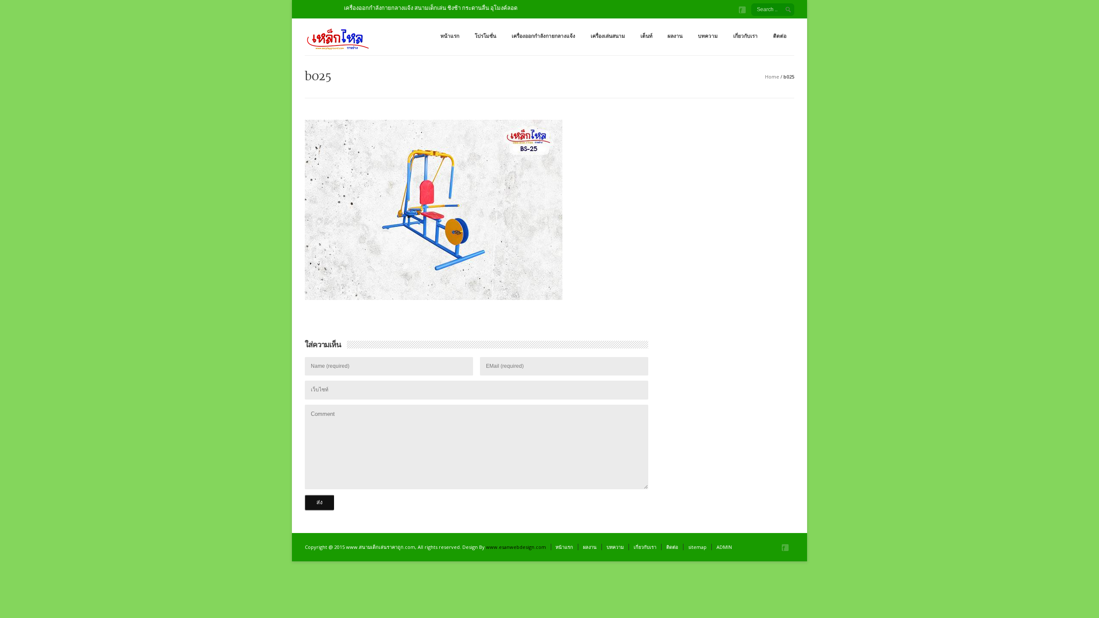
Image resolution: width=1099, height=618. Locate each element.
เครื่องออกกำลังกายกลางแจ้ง (543, 35)
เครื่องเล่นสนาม (608, 35)
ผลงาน (675, 35)
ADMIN (724, 547)
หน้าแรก (449, 35)
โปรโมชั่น (485, 35)
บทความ (708, 35)
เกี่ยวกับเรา (745, 35)
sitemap (697, 547)
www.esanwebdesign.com (516, 547)
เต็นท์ (647, 35)
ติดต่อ (779, 35)
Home (772, 76)
